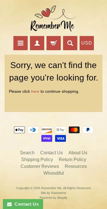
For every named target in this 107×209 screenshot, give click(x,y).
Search (27, 152)
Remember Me (51, 188)
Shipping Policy (37, 159)
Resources (76, 166)
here (35, 91)
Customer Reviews (40, 166)
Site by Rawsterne (53, 193)
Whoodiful (53, 173)
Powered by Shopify (53, 197)
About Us (77, 152)
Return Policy (72, 159)
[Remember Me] (53, 19)
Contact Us (51, 152)
